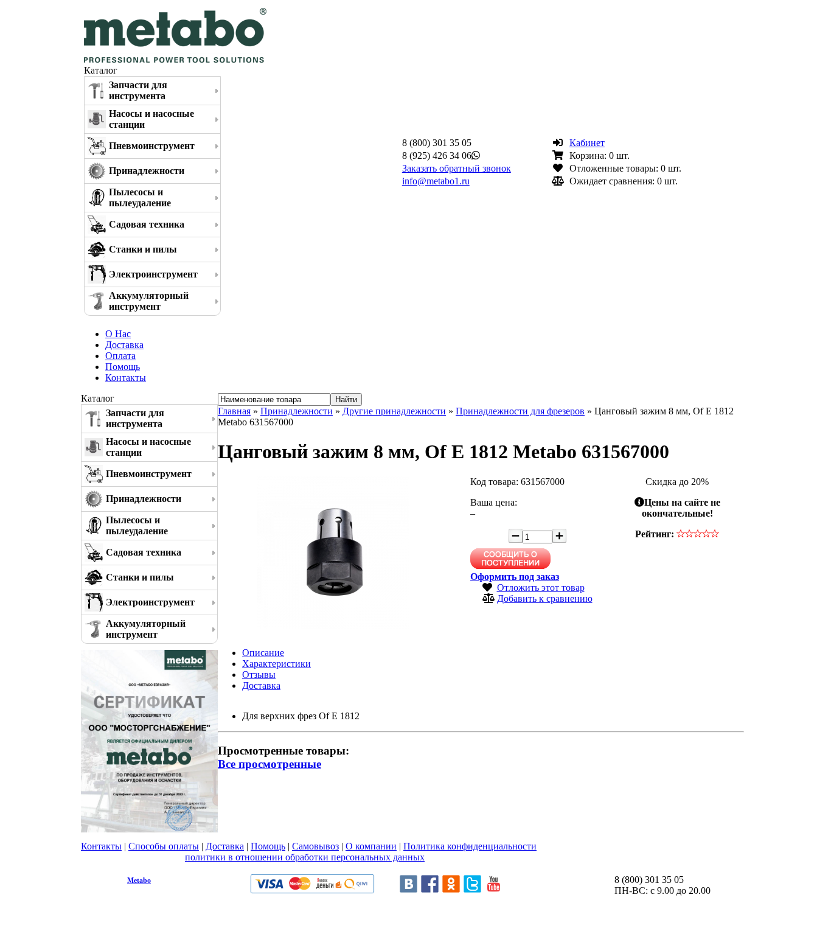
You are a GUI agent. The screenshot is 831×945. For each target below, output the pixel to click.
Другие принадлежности (394, 411)
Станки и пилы (143, 249)
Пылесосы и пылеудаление (140, 197)
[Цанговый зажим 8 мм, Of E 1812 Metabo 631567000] (333, 625)
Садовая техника (146, 224)
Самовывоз (315, 846)
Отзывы (259, 674)
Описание (263, 652)
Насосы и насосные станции (151, 119)
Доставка (124, 345)
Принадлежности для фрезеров (520, 411)
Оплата (120, 355)
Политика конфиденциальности (470, 846)
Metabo (139, 880)
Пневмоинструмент (152, 146)
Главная (234, 411)
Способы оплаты (163, 846)
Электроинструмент (153, 274)
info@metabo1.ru (436, 181)
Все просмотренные (269, 764)
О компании (371, 846)
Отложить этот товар (541, 587)
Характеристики (276, 663)
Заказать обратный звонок (456, 168)
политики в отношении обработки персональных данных (305, 857)
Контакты (125, 377)
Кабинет (587, 143)
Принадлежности (146, 171)
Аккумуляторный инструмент (149, 301)
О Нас (118, 334)
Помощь (122, 366)
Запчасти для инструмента (138, 90)
